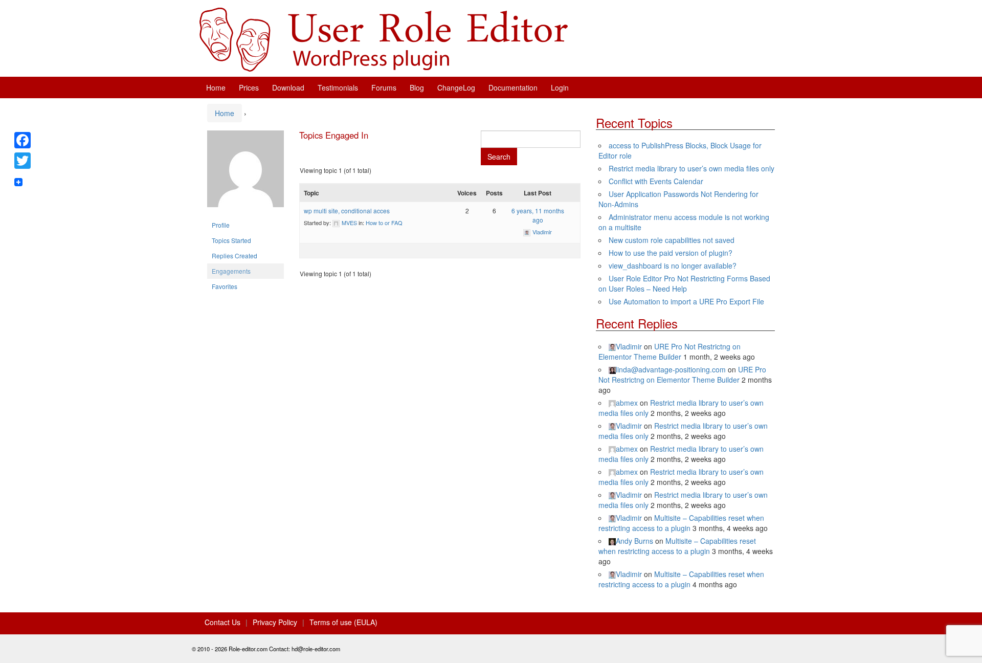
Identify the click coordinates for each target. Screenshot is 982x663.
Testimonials (338, 87)
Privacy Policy (275, 622)
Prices (249, 87)
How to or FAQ (384, 222)
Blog (417, 87)
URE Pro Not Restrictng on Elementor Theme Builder (669, 351)
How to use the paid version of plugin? (670, 253)
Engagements (231, 271)
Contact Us (222, 622)
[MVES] (245, 172)
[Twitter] (22, 160)
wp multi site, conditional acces (347, 210)
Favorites (224, 286)
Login (560, 87)
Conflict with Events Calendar (656, 181)
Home (216, 87)
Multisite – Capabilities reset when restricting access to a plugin (681, 523)
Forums (383, 87)
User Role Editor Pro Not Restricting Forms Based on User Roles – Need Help (684, 283)
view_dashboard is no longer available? (672, 265)
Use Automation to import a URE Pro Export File (686, 301)
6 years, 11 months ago (537, 215)
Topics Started (231, 240)
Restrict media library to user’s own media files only (691, 168)
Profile (221, 224)
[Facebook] (22, 140)
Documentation (513, 87)
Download (288, 87)
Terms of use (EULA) (343, 622)
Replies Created (234, 255)
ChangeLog (456, 87)
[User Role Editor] (383, 38)
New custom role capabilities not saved (671, 240)
